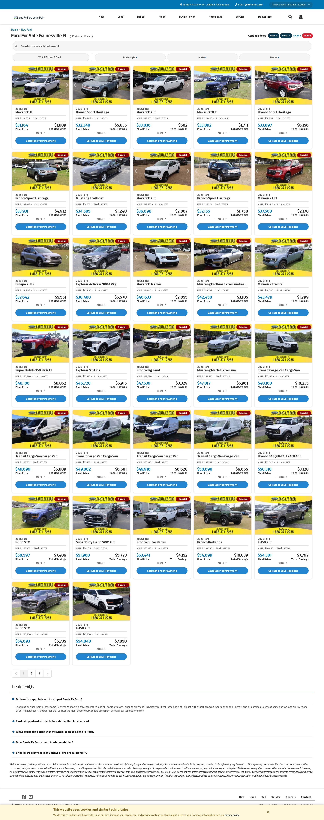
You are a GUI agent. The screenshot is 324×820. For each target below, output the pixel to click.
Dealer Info (265, 16)
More (39, 132)
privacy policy (232, 815)
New (101, 16)
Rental (141, 16)
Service (240, 16)
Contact (306, 797)
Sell (263, 797)
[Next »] (47, 673)
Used (120, 16)
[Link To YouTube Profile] (31, 796)
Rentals (291, 797)
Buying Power (187, 16)
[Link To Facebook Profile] (24, 796)
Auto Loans (215, 16)
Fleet (162, 16)
